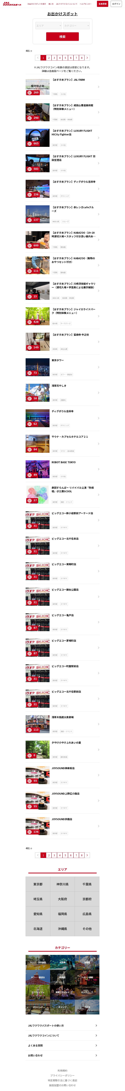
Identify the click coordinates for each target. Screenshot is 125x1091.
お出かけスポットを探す (37, 4)
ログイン (116, 3)
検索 (62, 36)
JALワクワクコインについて (66, 4)
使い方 (51, 4)
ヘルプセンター (85, 4)
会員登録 (103, 3)
